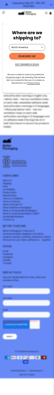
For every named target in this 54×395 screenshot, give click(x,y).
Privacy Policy (33, 83)
